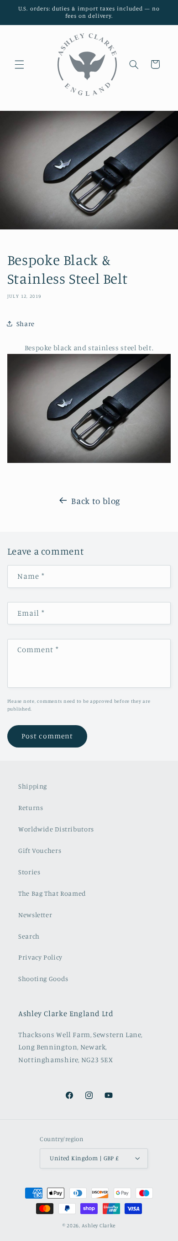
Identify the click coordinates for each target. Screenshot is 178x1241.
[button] (19, 64)
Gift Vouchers (39, 850)
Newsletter (35, 915)
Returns (30, 807)
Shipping (32, 786)
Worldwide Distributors (56, 829)
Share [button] (25, 323)
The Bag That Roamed (52, 893)
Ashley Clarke (99, 1225)
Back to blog (95, 500)
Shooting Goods (43, 978)
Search (29, 936)
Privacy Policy (40, 957)
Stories (29, 872)
